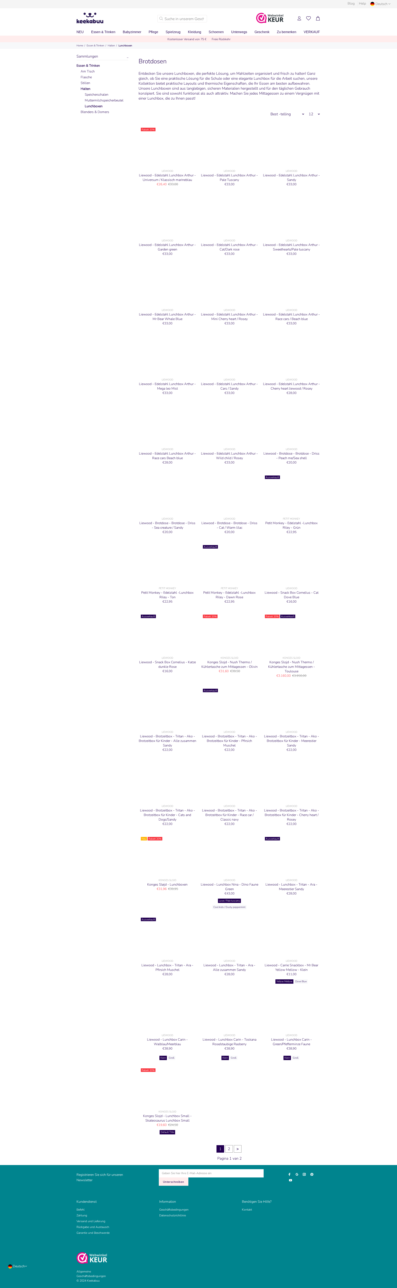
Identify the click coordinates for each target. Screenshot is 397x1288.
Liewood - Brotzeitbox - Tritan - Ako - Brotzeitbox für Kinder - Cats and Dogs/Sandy (167, 815)
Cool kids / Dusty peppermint (229, 907)
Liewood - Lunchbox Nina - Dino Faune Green (229, 886)
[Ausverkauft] (291, 494)
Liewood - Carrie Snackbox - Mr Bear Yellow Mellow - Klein (291, 967)
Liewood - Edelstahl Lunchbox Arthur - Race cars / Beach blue (291, 316)
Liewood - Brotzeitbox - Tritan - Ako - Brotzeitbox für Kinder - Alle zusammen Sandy (167, 741)
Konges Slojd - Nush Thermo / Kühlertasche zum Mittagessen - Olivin (229, 664)
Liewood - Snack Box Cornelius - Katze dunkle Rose (167, 664)
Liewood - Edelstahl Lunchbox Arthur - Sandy (291, 177)
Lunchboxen (125, 45)
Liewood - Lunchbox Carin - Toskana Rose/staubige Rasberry (229, 1041)
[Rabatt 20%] (167, 146)
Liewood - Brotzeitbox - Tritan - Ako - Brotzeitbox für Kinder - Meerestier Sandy (291, 741)
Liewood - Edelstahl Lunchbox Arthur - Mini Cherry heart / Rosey (229, 316)
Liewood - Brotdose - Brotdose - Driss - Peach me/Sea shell (291, 455)
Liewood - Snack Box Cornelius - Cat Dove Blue (291, 594)
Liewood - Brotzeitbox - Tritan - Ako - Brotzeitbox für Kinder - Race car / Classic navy (229, 815)
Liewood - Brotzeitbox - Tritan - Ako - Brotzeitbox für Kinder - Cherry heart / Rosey (291, 815)
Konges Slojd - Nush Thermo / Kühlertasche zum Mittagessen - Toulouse (291, 667)
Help (362, 3)
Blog (351, 3)
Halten (111, 45)
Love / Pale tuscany (229, 900)
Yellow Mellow (284, 981)
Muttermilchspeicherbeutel (104, 100)
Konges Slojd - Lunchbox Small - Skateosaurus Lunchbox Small (167, 1118)
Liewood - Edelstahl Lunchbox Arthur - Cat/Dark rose (229, 247)
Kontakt (247, 1210)
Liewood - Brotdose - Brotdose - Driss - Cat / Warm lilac (229, 525)
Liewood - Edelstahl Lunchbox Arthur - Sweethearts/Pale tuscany (291, 247)
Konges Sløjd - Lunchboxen (167, 884)
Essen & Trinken (95, 45)
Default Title (167, 1132)
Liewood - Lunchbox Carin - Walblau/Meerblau (167, 1041)
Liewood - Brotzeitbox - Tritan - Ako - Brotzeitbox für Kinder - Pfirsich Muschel (229, 741)
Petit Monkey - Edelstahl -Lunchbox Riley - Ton (167, 594)
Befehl (81, 1210)
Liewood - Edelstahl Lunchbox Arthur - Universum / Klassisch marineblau (167, 177)
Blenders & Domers (95, 112)
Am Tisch (88, 71)
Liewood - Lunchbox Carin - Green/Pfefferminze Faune (291, 1041)
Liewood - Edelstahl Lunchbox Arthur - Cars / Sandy (229, 386)
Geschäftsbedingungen (174, 1210)
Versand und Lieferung (91, 1221)
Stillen (85, 83)
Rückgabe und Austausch (93, 1227)
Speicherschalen (96, 94)
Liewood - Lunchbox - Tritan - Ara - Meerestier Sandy (291, 886)
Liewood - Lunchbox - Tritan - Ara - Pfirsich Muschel (167, 967)
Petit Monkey (291, 518)
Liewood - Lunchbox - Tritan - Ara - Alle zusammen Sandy (229, 967)
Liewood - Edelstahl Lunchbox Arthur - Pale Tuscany (229, 177)
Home (80, 45)
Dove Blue (301, 981)
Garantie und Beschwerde (93, 1233)
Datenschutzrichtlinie (172, 1215)
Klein (163, 1057)
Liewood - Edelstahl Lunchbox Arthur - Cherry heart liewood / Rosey (291, 386)
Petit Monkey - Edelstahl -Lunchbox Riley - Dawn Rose (229, 594)
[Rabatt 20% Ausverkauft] (291, 633)
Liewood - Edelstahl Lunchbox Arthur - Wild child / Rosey (229, 455)
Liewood (167, 171)
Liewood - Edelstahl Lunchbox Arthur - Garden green (167, 247)
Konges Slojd (229, 658)
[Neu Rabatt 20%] (167, 855)
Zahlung (82, 1215)
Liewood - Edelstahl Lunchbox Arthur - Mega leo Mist (167, 386)
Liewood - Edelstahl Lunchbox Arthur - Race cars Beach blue (167, 455)
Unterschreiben (173, 1181)
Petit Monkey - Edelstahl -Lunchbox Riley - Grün (291, 525)
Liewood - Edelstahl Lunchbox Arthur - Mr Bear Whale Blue (167, 316)
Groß (171, 1057)
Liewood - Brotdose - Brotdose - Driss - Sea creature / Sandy (167, 525)
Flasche (86, 77)
